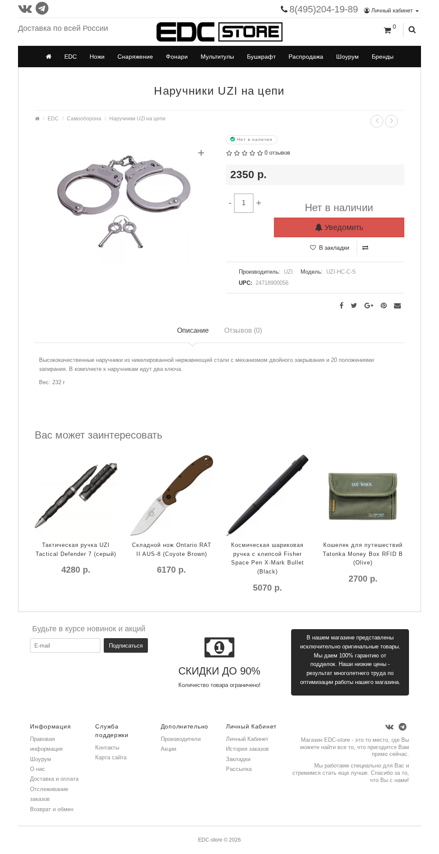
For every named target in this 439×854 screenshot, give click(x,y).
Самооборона (84, 118)
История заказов (247, 749)
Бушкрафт (261, 56)
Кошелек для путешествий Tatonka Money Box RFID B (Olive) (363, 554)
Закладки (238, 759)
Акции (168, 749)
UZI (288, 272)
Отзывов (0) (243, 330)
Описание (193, 330)
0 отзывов (277, 152)
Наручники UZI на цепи (137, 118)
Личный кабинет (392, 10)
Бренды (383, 56)
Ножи (97, 56)
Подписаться (126, 645)
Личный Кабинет (247, 739)
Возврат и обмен (51, 809)
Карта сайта (110, 757)
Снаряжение (135, 56)
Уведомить (342, 227)
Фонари (177, 56)
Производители (181, 739)
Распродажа (306, 56)
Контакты (107, 747)
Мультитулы (217, 56)
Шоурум (347, 56)
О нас (37, 769)
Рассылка (239, 769)
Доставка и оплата (54, 779)
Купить (239, 605)
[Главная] (48, 56)
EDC (70, 56)
